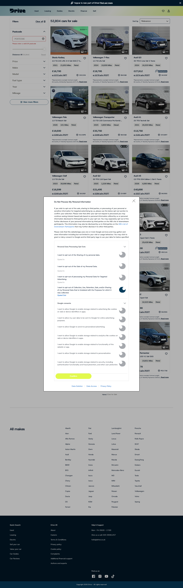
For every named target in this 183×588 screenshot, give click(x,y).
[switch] (122, 255)
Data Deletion (77, 386)
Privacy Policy (106, 386)
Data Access (92, 386)
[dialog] (91, 294)
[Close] (134, 202)
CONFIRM (73, 376)
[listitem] (91, 246)
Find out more (106, 3)
